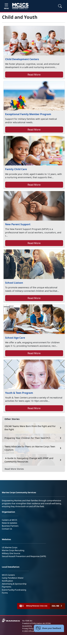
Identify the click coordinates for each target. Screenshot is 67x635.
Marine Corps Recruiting (13, 550)
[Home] (20, 6)
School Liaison (14, 282)
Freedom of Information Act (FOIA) (36, 623)
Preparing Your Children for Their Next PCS (27, 437)
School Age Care (15, 337)
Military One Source (11, 553)
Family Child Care (16, 169)
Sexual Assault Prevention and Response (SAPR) (24, 556)
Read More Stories (14, 468)
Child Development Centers (22, 59)
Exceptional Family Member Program (28, 114)
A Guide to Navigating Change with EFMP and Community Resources (29, 460)
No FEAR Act (27, 620)
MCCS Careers (8, 574)
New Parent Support (17, 224)
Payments (6, 586)
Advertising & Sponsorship (14, 583)
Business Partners (10, 525)
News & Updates (9, 522)
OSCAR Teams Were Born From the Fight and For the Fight (30, 428)
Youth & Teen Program (19, 393)
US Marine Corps (9, 547)
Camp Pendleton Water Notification (13, 579)
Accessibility (27, 626)
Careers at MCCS (9, 520)
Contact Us (7, 528)
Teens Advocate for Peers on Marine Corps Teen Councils (30, 448)
